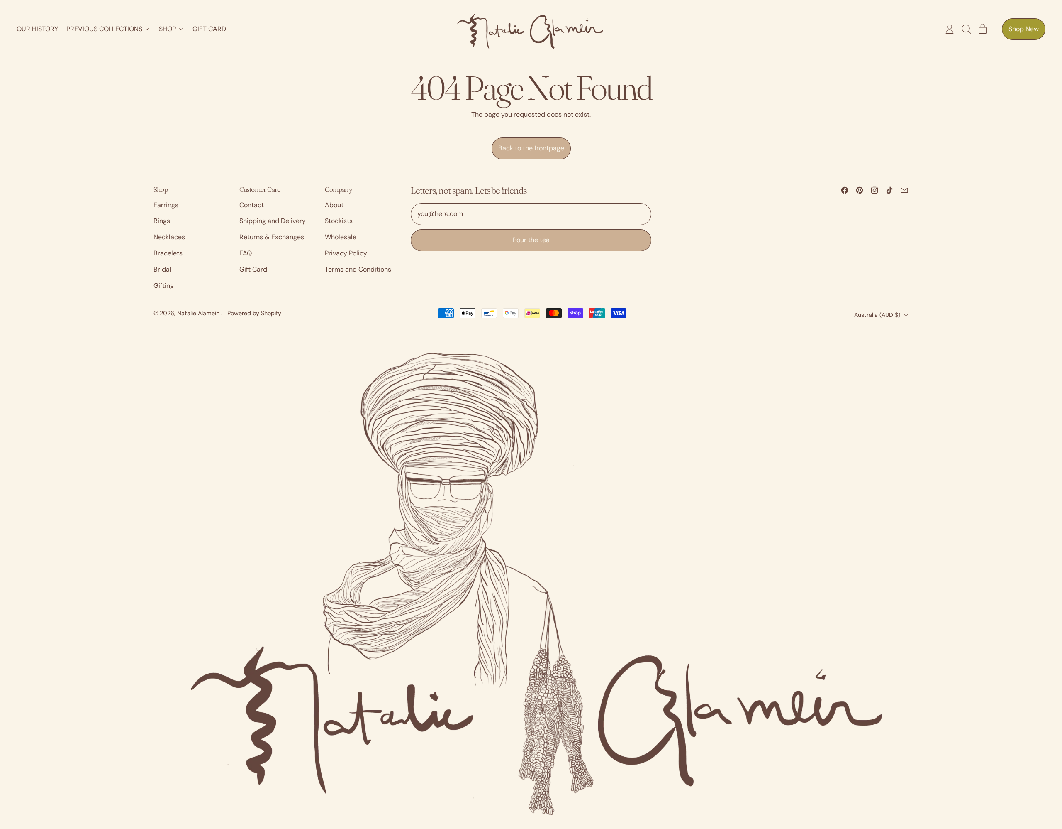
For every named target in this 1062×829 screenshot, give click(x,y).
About (334, 205)
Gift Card (209, 29)
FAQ (245, 253)
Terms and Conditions (358, 269)
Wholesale (340, 237)
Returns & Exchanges (271, 237)
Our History (37, 29)
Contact (251, 205)
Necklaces (169, 237)
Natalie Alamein (199, 313)
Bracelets (168, 253)
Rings (161, 220)
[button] (966, 29)
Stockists (339, 220)
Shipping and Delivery (272, 220)
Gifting (163, 285)
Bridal (162, 269)
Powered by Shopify (254, 313)
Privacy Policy (346, 253)
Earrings (165, 205)
